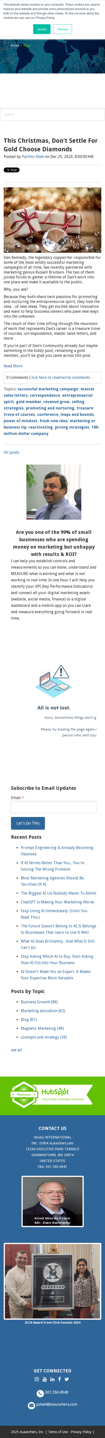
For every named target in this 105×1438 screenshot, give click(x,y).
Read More (13, 366)
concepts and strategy (44, 1037)
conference (47, 414)
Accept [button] (41, 29)
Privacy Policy (81, 1432)
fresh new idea (54, 421)
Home (15, 45)
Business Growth (39, 1002)
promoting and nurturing (50, 408)
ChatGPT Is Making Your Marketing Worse (57, 902)
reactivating (41, 427)
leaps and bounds (77, 414)
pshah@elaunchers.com (56, 1404)
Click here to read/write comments (59, 377)
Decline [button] (63, 29)
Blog (29, 1019)
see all (16, 1050)
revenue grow (56, 401)
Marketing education (43, 1010)
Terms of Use (58, 1432)
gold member (28, 401)
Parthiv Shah (33, 156)
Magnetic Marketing (42, 1028)
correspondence (45, 395)
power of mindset (20, 421)
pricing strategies (72, 427)
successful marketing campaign (48, 389)
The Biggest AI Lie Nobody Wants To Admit (58, 893)
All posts (11, 452)
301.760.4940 (56, 1392)
